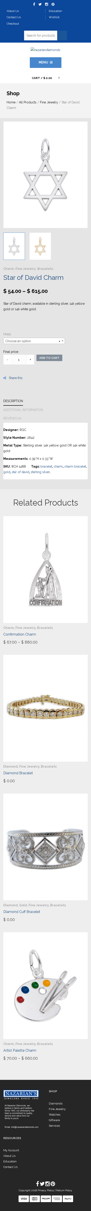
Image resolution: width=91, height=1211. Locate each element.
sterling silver (40, 472)
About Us (9, 1156)
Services (54, 1125)
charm (58, 466)
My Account (11, 1150)
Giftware (54, 1120)
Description (13, 401)
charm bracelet (75, 466)
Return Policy (64, 1190)
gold (6, 472)
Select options (20, 641)
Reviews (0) (12, 418)
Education (10, 1161)
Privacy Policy (46, 1190)
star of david (20, 472)
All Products (27, 102)
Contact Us (10, 1167)
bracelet (46, 466)
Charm (8, 269)
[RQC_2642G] (40, 246)
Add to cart (49, 358)
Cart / (42, 78)
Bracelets (45, 269)
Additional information (23, 410)
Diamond (10, 766)
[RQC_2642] (14, 246)
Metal (7, 334)
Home (11, 102)
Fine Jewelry (49, 102)
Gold (23, 905)
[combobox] (34, 341)
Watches (54, 1114)
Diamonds (56, 1103)
